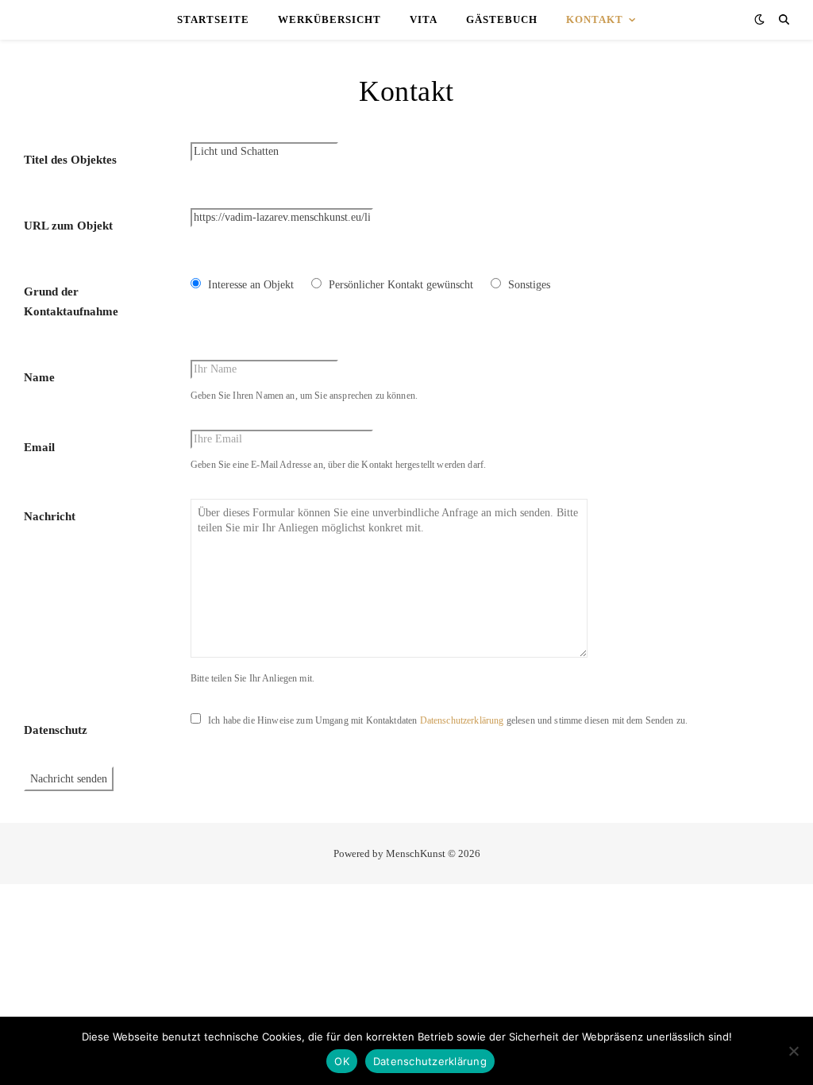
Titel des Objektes (70, 159)
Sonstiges (529, 285)
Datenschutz (55, 730)
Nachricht (49, 516)
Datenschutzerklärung (462, 720)
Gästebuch (502, 19)
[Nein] (793, 1051)
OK (341, 1061)
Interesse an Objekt (251, 285)
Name (39, 377)
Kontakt (594, 19)
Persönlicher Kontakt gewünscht (401, 285)
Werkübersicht (329, 19)
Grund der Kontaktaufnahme (71, 301)
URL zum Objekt (68, 225)
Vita (423, 19)
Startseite (213, 19)
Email (39, 447)
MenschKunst (415, 853)
